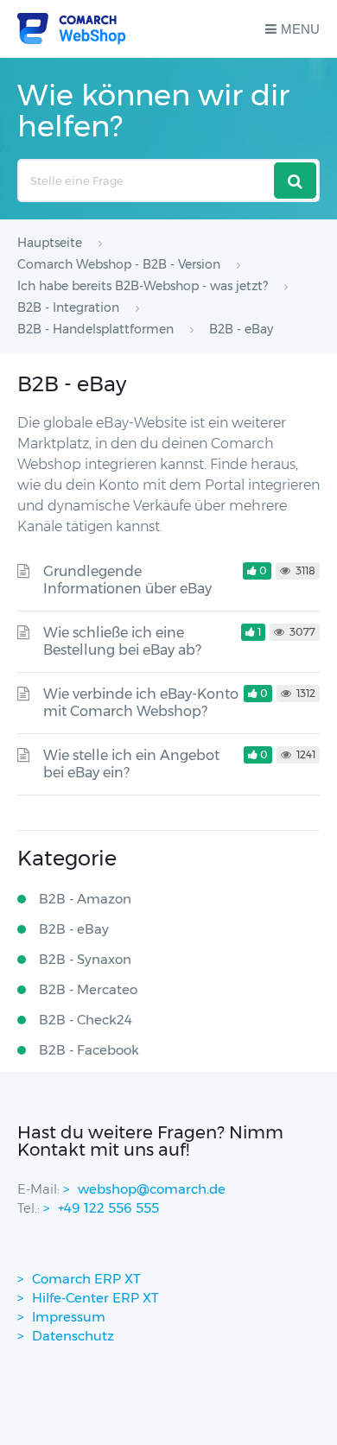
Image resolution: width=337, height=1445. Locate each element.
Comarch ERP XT (86, 1279)
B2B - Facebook (89, 1050)
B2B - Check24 (85, 1019)
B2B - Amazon (85, 898)
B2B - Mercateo (88, 989)
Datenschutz (73, 1336)
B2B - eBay (74, 929)
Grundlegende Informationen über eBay (127, 580)
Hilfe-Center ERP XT (95, 1298)
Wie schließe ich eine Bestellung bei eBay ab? (122, 641)
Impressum (68, 1317)
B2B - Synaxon (85, 959)
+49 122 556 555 (108, 1208)
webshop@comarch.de (152, 1189)
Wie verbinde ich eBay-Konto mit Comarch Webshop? (140, 702)
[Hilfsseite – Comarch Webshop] (71, 29)
